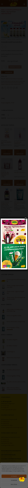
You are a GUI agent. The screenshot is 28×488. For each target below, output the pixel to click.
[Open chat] (22, 479)
